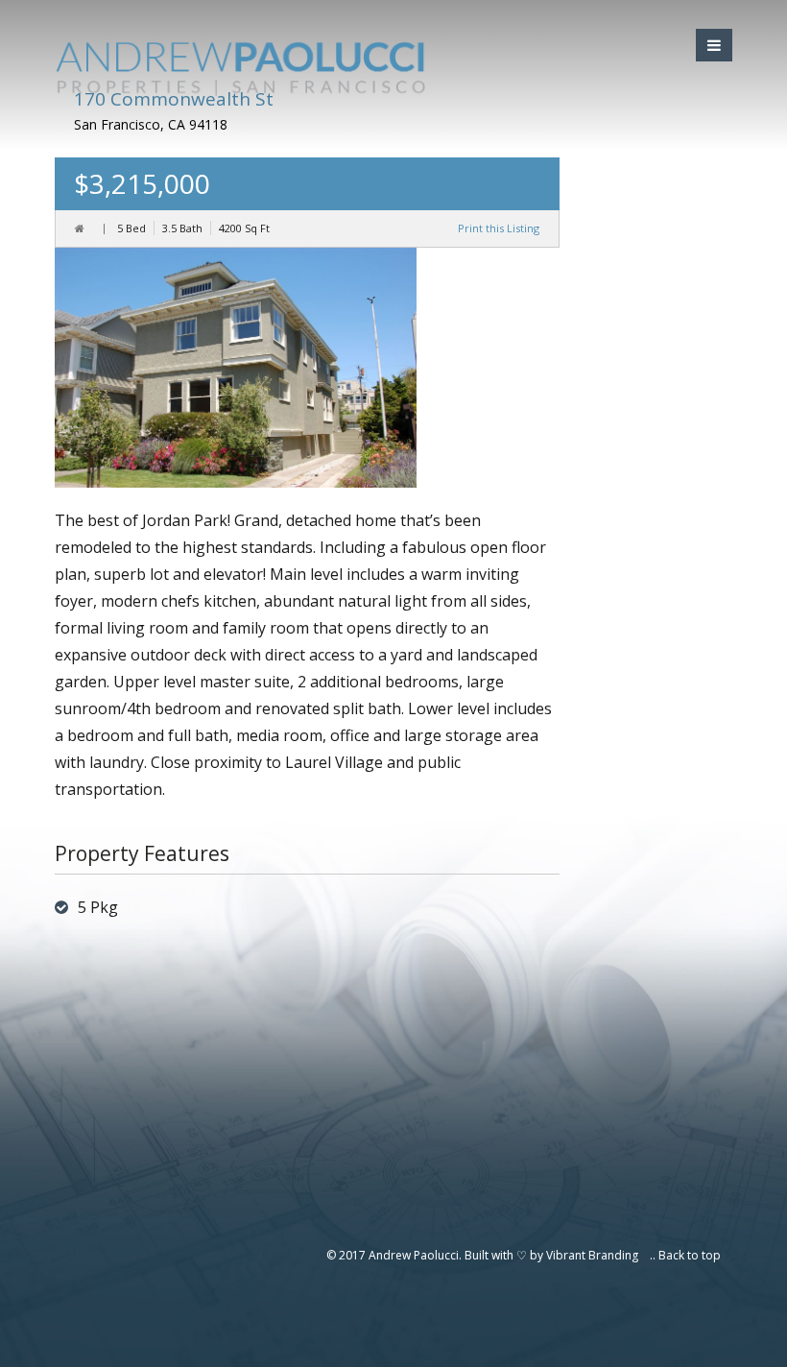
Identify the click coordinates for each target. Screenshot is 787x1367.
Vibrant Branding (592, 1255)
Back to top (689, 1255)
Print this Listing (498, 228)
